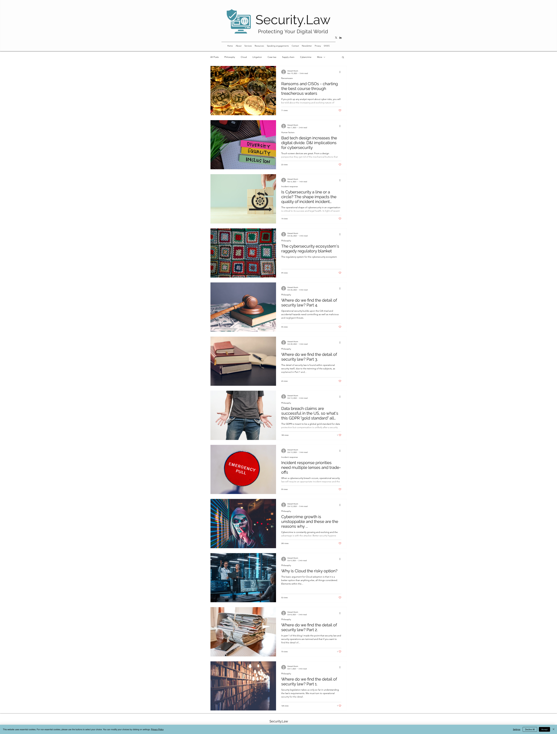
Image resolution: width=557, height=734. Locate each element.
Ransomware (287, 78)
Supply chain (288, 57)
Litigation (257, 57)
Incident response (289, 186)
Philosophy (229, 57)
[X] (336, 37)
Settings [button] (516, 729)
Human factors (287, 132)
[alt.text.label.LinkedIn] (340, 37)
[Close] (553, 729)
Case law (272, 57)
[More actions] (341, 72)
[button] (238, 46)
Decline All (530, 729)
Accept (544, 729)
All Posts (214, 57)
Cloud (244, 57)
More (319, 57)
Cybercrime (305, 57)
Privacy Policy (157, 729)
